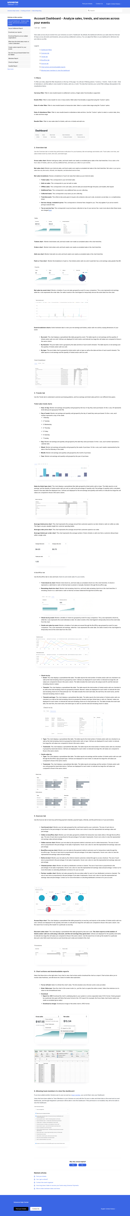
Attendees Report (13, 58)
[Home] (13, 4)
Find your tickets (87, 4)
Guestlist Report (12, 66)
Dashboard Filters (46, 50)
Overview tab (45, 53)
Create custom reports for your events (17, 48)
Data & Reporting (36, 10)
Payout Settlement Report (15, 28)
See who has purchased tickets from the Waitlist (18, 53)
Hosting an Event (25, 10)
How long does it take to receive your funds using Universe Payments (57, 1185)
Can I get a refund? (42, 1179)
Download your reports (15, 32)
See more (10, 69)
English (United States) (113, 4)
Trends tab (44, 56)
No (82, 1165)
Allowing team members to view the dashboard (55, 70)
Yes (73, 1165)
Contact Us (99, 4)
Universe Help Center (13, 10)
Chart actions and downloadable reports (53, 67)
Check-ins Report (13, 62)
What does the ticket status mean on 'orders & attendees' (18, 42)
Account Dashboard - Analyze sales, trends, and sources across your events (18, 22)
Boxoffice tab (45, 60)
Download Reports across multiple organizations (18, 36)
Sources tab (44, 63)
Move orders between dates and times (48, 1188)
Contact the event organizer (44, 1182)
